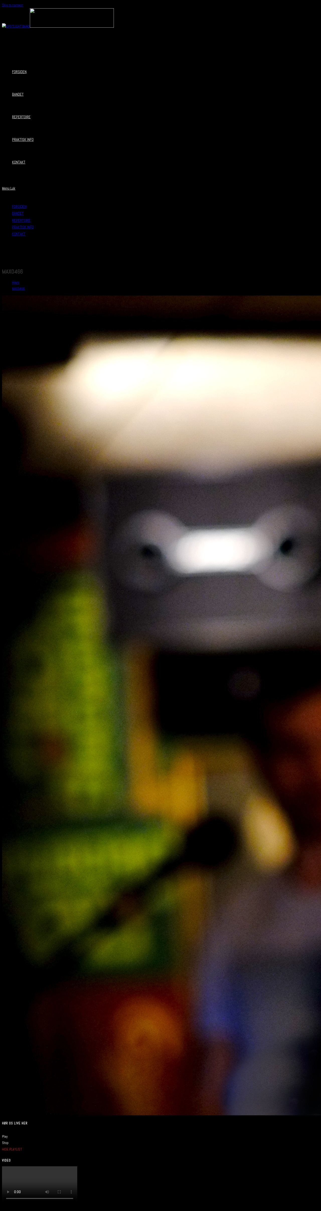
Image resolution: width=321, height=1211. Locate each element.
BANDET (18, 213)
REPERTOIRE (21, 220)
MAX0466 (18, 288)
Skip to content (12, 5)
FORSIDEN (19, 206)
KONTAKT (18, 234)
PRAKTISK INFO (23, 227)
